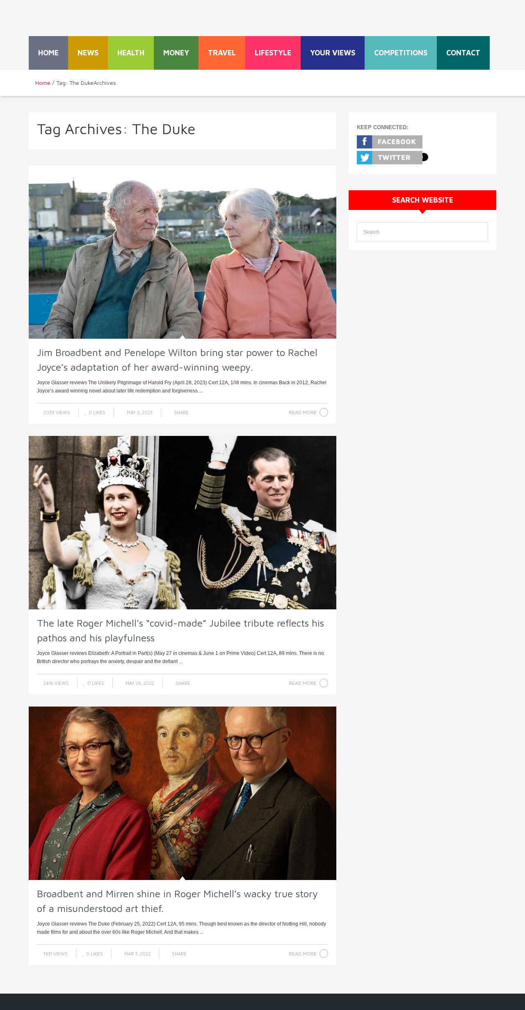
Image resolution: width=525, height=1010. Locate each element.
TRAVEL (222, 52)
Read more (303, 412)
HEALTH (130, 52)
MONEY (176, 52)
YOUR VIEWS (332, 52)
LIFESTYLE (273, 52)
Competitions (400, 52)
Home (48, 52)
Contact (463, 52)
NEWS (88, 52)
